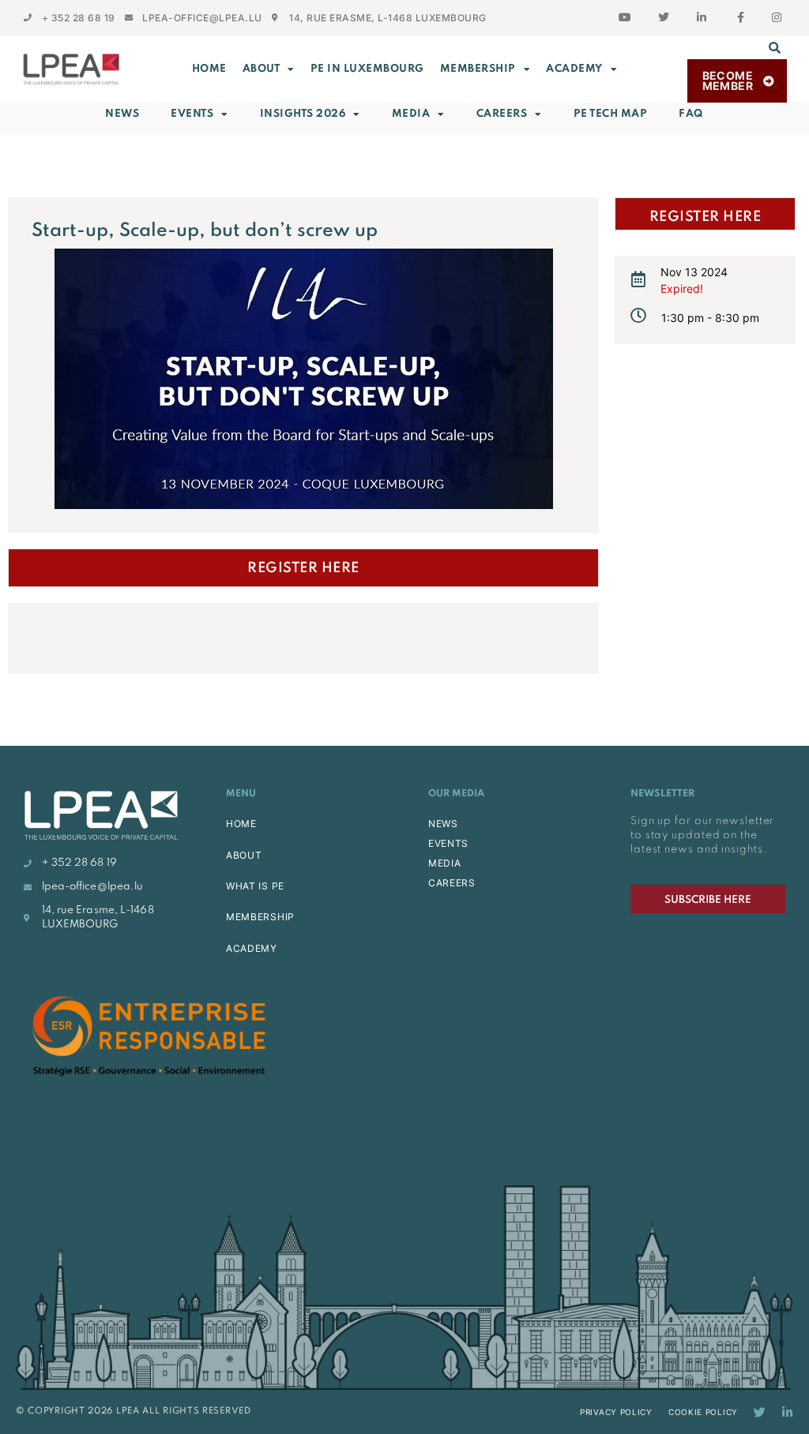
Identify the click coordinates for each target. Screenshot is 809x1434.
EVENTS (448, 843)
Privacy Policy (616, 1412)
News (122, 114)
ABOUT (261, 69)
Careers (502, 114)
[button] (775, 47)
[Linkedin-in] (787, 1412)
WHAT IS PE (255, 886)
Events (192, 114)
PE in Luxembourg (367, 69)
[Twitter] (760, 1412)
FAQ (691, 114)
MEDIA (444, 863)
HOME (241, 823)
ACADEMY (574, 69)
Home (209, 69)
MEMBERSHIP (478, 69)
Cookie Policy (703, 1412)
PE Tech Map (611, 114)
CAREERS (452, 883)
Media (411, 114)
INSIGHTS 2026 (303, 114)
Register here (303, 568)
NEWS (443, 823)
